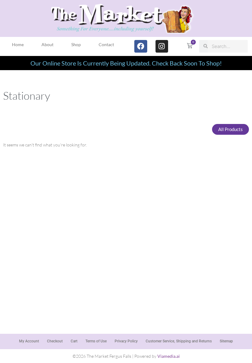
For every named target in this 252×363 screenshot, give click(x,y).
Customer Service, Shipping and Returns (179, 341)
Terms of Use (96, 341)
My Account (29, 341)
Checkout (55, 341)
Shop (76, 44)
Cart (74, 341)
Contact (106, 44)
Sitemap (226, 341)
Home (18, 44)
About (47, 44)
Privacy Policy (126, 341)
